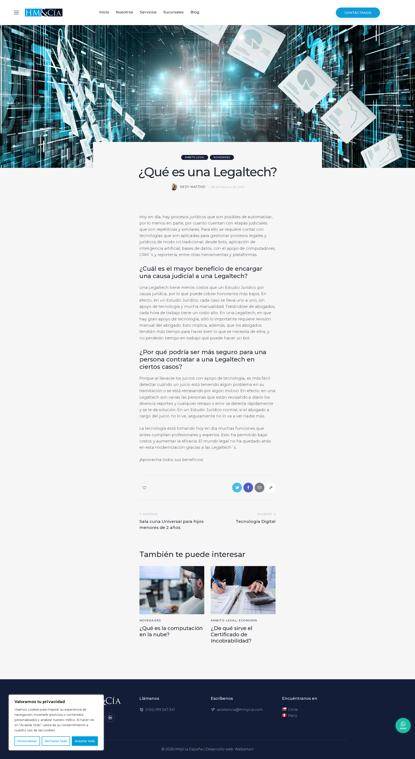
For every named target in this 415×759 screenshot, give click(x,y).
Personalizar (27, 741)
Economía (248, 620)
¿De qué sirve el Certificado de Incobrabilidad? (231, 634)
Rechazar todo (56, 741)
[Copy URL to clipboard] (271, 487)
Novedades (222, 157)
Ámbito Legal (194, 157)
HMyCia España (188, 749)
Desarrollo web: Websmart (230, 749)
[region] (56, 722)
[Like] (144, 487)
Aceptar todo (85, 741)
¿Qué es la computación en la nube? (171, 631)
